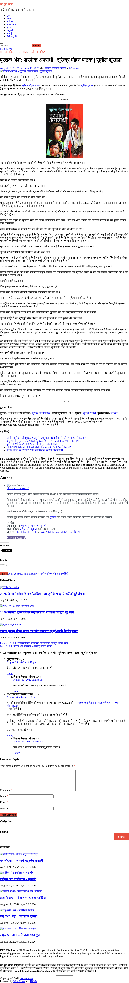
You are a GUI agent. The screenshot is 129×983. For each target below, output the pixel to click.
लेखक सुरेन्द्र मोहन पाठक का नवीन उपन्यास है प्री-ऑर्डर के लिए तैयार (39, 631)
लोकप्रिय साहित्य (37, 51)
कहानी (10, 30)
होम (8, 15)
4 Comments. (75, 68)
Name (4, 796)
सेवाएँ (9, 33)
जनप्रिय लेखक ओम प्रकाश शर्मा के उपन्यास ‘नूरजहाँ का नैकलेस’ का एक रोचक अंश (46, 437)
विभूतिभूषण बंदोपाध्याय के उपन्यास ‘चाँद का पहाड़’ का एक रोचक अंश (39, 446)
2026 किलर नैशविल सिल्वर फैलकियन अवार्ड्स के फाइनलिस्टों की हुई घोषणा (42, 594)
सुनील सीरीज (89, 413)
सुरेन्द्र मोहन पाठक (31, 85)
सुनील (43, 573)
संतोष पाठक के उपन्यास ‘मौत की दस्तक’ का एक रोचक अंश (35, 450)
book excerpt (15, 573)
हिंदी (66, 573)
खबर (9, 18)
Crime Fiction (29, 573)
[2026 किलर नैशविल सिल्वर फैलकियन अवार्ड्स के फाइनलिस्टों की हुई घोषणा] (9, 587)
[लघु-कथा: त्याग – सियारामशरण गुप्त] (18, 928)
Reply (10, 673)
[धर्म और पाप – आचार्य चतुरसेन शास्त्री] (19, 854)
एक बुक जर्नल (6, 4)
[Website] (24, 537)
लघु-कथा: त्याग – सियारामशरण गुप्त (20, 935)
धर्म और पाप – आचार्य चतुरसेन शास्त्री (21, 860)
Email (4, 802)
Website (4, 808)
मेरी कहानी (12, 36)
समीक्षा (10, 21)
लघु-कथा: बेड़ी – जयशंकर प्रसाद (18, 916)
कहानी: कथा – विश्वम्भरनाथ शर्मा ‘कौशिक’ (23, 898)
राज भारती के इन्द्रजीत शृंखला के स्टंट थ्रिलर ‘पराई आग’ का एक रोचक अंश (43, 440)
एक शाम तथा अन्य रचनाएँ (33, 525)
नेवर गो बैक (20, 531)
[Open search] (1, 43)
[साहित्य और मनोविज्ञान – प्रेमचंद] (16, 872)
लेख (9, 27)
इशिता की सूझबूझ (28, 528)
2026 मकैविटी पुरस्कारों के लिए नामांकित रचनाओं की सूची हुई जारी (37, 612)
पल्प (38, 573)
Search (4, 831)
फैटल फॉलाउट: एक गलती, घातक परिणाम (60, 531)
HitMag (34, 981)
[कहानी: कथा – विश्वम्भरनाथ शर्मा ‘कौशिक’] (21, 891)
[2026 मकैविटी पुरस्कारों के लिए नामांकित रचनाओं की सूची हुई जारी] (17, 605)
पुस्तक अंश (21, 51)
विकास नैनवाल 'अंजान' (55, 68)
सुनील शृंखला (87, 85)
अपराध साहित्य (7, 51)
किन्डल (114, 413)
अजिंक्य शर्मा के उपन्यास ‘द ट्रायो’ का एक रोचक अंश (32, 443)
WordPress (19, 981)
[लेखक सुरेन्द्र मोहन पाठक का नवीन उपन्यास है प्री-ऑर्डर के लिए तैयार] (10, 624)
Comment (6, 790)
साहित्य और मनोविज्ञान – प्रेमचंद (18, 879)
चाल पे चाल (32, 531)
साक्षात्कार (11, 24)
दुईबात (53, 517)
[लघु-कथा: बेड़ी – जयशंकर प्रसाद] (17, 910)
